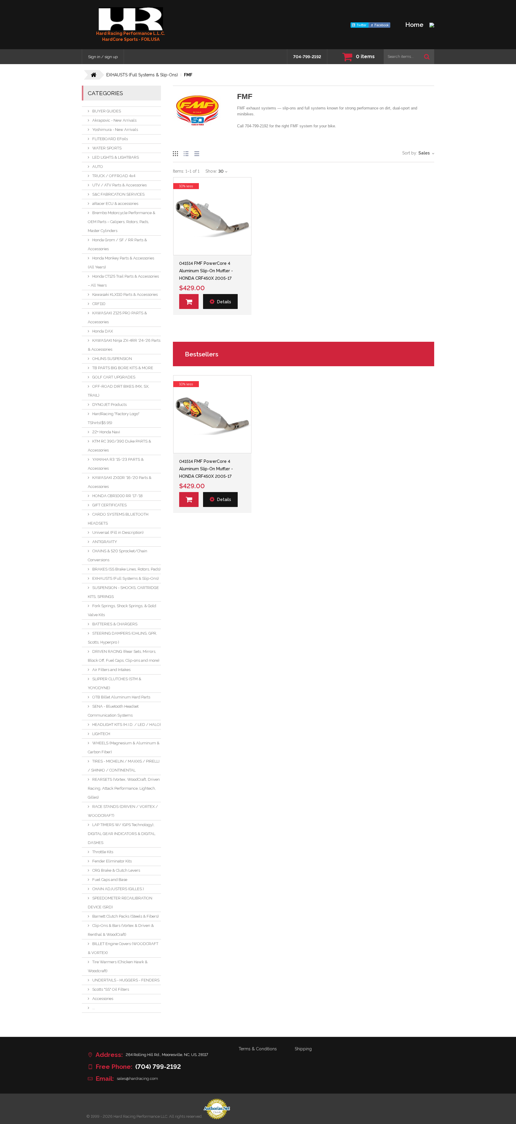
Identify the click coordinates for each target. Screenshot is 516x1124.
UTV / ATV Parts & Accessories (119, 185)
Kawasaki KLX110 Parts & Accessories (125, 294)
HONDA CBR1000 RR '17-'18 (117, 496)
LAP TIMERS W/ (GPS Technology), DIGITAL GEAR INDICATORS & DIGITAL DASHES (121, 833)
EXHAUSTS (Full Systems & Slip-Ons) (125, 578)
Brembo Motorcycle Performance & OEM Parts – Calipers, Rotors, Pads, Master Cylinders (121, 222)
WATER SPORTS (107, 148)
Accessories (102, 998)
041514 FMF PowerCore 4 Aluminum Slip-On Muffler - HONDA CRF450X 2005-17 (206, 271)
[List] (186, 153)
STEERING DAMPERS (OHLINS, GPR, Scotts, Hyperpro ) (122, 637)
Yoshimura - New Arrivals (115, 129)
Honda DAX (102, 331)
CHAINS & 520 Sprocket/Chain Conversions (117, 555)
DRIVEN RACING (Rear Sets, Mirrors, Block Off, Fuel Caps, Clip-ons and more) (123, 656)
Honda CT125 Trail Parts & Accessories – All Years (123, 280)
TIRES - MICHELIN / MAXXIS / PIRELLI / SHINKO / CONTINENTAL (123, 765)
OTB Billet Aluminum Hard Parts (121, 697)
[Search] (427, 56)
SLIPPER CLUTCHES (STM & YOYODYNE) (114, 683)
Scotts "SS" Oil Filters (110, 989)
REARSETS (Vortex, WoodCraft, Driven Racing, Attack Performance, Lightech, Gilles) (124, 788)
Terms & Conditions (258, 1048)
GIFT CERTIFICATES (109, 505)
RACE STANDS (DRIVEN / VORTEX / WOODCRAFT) (123, 811)
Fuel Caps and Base (109, 879)
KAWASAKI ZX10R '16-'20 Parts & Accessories (119, 482)
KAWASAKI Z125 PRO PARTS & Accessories (117, 317)
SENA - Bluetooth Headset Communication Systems (113, 711)
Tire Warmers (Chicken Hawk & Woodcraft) (118, 966)
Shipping (303, 1048)
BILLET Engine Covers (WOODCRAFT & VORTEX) (123, 948)
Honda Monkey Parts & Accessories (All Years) (121, 262)
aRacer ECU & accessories (115, 203)
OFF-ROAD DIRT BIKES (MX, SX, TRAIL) (118, 391)
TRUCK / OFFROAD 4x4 (113, 176)
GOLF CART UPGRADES (113, 377)
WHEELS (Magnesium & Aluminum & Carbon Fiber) (123, 747)
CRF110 (98, 304)
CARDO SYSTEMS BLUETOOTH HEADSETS (118, 518)
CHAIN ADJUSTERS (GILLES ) (118, 889)
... (93, 1008)
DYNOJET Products (109, 404)
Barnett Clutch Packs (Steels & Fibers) (125, 916)
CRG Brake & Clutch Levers (116, 870)
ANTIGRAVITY (104, 541)
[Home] (131, 18)
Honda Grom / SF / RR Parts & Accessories (117, 244)
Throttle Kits (102, 852)
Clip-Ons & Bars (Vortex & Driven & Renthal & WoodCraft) (121, 930)
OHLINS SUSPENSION (112, 358)
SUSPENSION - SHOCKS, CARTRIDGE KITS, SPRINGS (123, 592)
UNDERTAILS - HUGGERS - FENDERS (125, 980)
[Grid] (175, 153)
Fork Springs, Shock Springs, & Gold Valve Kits (122, 610)
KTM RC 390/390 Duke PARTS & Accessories (119, 445)
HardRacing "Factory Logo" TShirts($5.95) (113, 418)
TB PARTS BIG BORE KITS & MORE (122, 368)
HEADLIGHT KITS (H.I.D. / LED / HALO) (126, 724)
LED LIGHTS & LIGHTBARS (115, 157)
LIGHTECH (101, 734)
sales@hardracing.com (137, 1078)
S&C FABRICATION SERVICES (118, 194)
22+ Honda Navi (106, 432)
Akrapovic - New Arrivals (114, 120)
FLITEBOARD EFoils (110, 139)
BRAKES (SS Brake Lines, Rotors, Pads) (126, 569)
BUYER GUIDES (106, 111)
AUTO (97, 166)
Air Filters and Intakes (111, 669)
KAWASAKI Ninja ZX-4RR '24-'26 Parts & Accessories (124, 345)
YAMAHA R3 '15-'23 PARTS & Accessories (116, 464)
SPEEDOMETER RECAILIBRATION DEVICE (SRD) (120, 902)
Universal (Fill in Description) (118, 532)
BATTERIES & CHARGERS (114, 624)
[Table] (196, 153)
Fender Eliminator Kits (112, 861)
